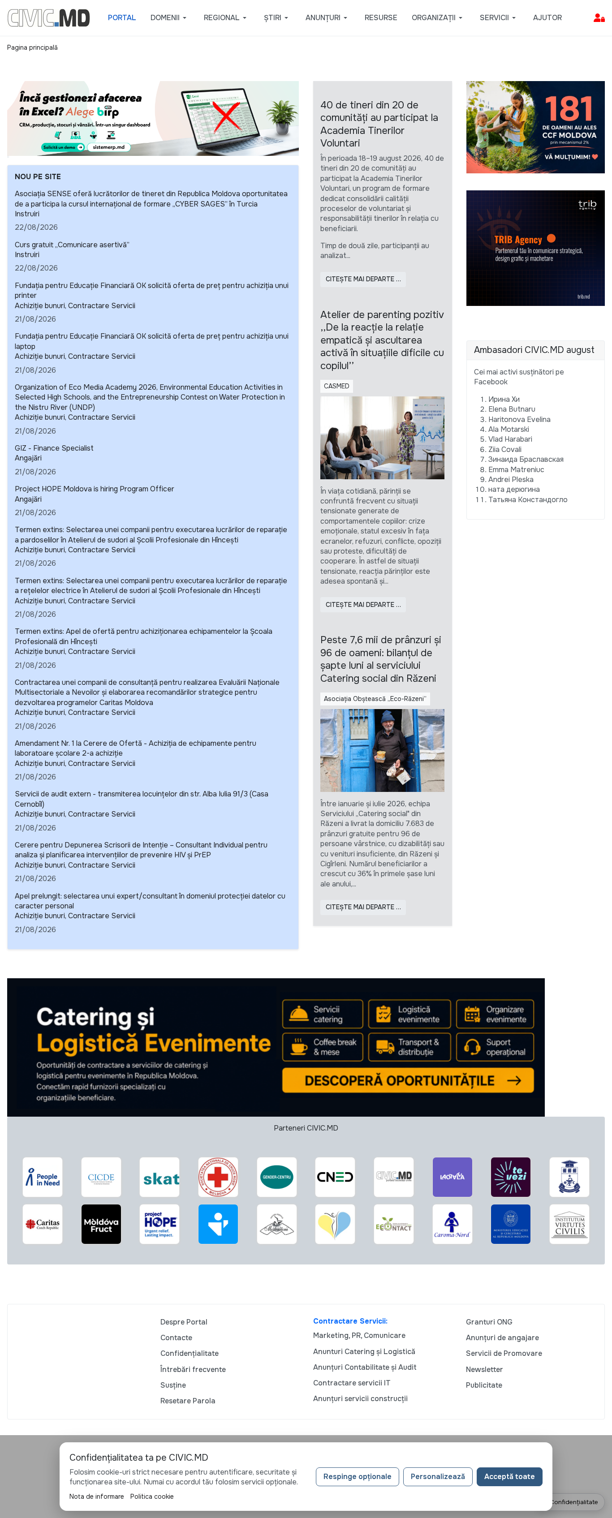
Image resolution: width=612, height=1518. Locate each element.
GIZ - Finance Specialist (54, 448)
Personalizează (438, 1476)
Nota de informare (96, 1496)
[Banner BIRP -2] (153, 118)
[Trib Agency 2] (535, 247)
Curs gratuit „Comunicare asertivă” (72, 244)
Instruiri (27, 214)
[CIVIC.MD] (48, 17)
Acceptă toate (509, 1476)
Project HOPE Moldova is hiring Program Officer (94, 489)
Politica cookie (152, 1496)
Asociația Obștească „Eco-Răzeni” (375, 699)
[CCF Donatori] (535, 126)
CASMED (336, 386)
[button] (170, 18)
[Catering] (276, 1047)
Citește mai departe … (363, 279)
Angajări (28, 458)
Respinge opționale (357, 1476)
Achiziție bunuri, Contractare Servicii (75, 305)
